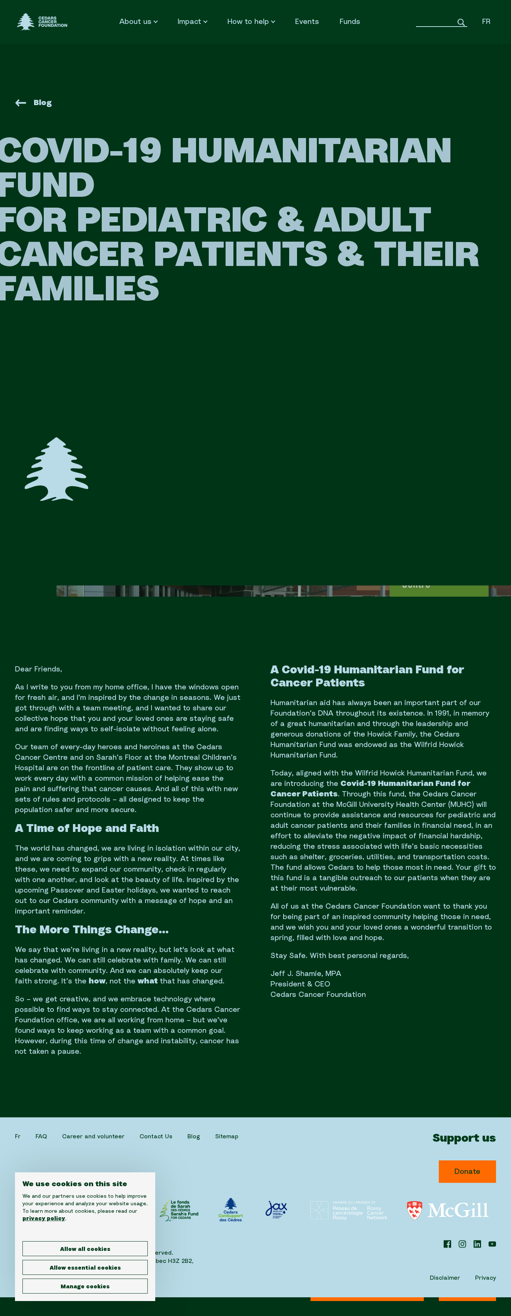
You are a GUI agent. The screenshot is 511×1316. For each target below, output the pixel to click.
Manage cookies (85, 1286)
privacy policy (43, 1218)
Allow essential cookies (85, 1268)
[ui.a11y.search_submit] (461, 30)
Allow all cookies (85, 1249)
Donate (467, 1171)
